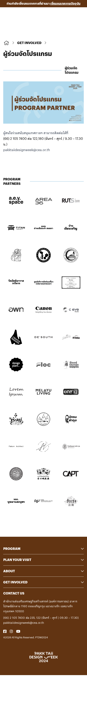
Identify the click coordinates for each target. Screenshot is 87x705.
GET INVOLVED (29, 42)
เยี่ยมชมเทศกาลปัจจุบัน (65, 3)
